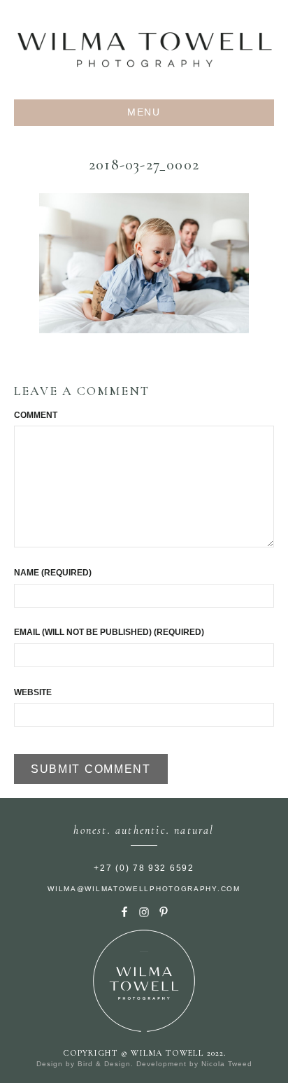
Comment (35, 415)
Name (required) (53, 573)
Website (33, 692)
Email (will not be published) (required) (109, 632)
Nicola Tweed (226, 1064)
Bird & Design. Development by (139, 1064)
